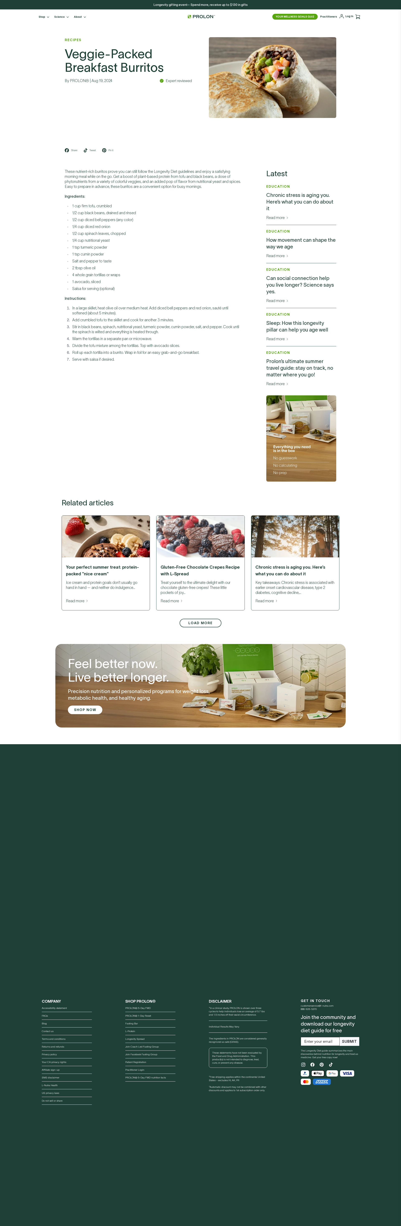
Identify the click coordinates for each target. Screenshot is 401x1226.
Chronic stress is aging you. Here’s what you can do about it (299, 201)
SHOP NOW (85, 710)
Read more (275, 218)
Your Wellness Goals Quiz (295, 16)
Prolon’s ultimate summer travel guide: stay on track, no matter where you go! (299, 367)
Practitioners (328, 16)
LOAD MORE (200, 623)
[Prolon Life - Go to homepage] (201, 17)
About (78, 16)
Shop (42, 16)
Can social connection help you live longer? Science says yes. (300, 284)
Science (59, 16)
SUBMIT (349, 1041)
